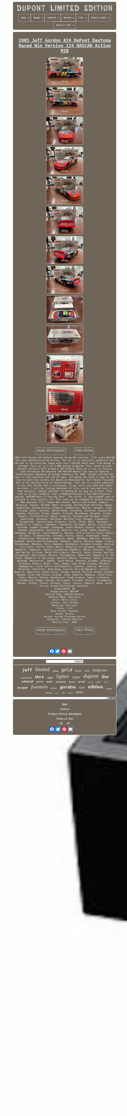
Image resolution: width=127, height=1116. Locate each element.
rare (82, 687)
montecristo (26, 677)
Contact (65, 709)
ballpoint (100, 670)
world (90, 682)
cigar (50, 677)
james (79, 692)
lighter (62, 676)
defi (63, 693)
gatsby (40, 681)
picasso (49, 693)
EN (61, 723)
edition (95, 686)
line (105, 676)
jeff (27, 670)
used (106, 681)
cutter (98, 682)
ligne (76, 677)
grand (81, 681)
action (55, 671)
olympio (109, 689)
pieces (54, 688)
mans (50, 681)
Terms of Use (64, 718)
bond (78, 670)
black (39, 677)
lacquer (22, 687)
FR (68, 723)
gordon (68, 687)
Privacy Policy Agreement (64, 713)
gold (66, 669)
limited (42, 669)
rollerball (27, 681)
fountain (39, 686)
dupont (91, 676)
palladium (61, 682)
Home (64, 704)
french (72, 682)
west (87, 670)
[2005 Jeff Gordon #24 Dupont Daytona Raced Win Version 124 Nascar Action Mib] (64, 71)
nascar (70, 693)
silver (57, 693)
